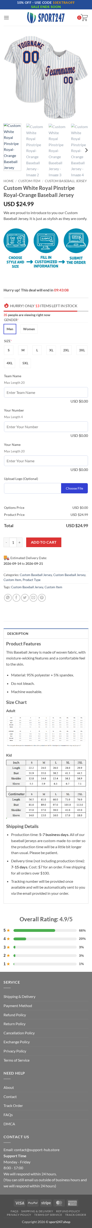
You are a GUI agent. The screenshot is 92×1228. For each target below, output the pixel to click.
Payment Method (18, 1005)
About (9, 1087)
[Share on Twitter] (25, 598)
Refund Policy (15, 1014)
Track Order (13, 1105)
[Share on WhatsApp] (8, 598)
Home (9, 181)
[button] (6, 17)
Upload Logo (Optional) (21, 479)
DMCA (9, 1124)
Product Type (32, 580)
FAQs (8, 1114)
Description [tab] (17, 634)
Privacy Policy (15, 1051)
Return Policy (14, 1023)
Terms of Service (16, 1060)
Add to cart (44, 542)
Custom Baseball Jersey (66, 181)
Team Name (12, 376)
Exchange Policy (17, 1042)
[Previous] (11, 77)
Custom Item (29, 181)
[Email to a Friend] (33, 598)
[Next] (81, 77)
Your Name (12, 445)
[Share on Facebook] (16, 598)
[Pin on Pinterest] (42, 598)
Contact (10, 1096)
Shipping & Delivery (19, 996)
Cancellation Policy (19, 1033)
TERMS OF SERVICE (48, 1214)
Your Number (14, 410)
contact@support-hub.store (36, 1149)
